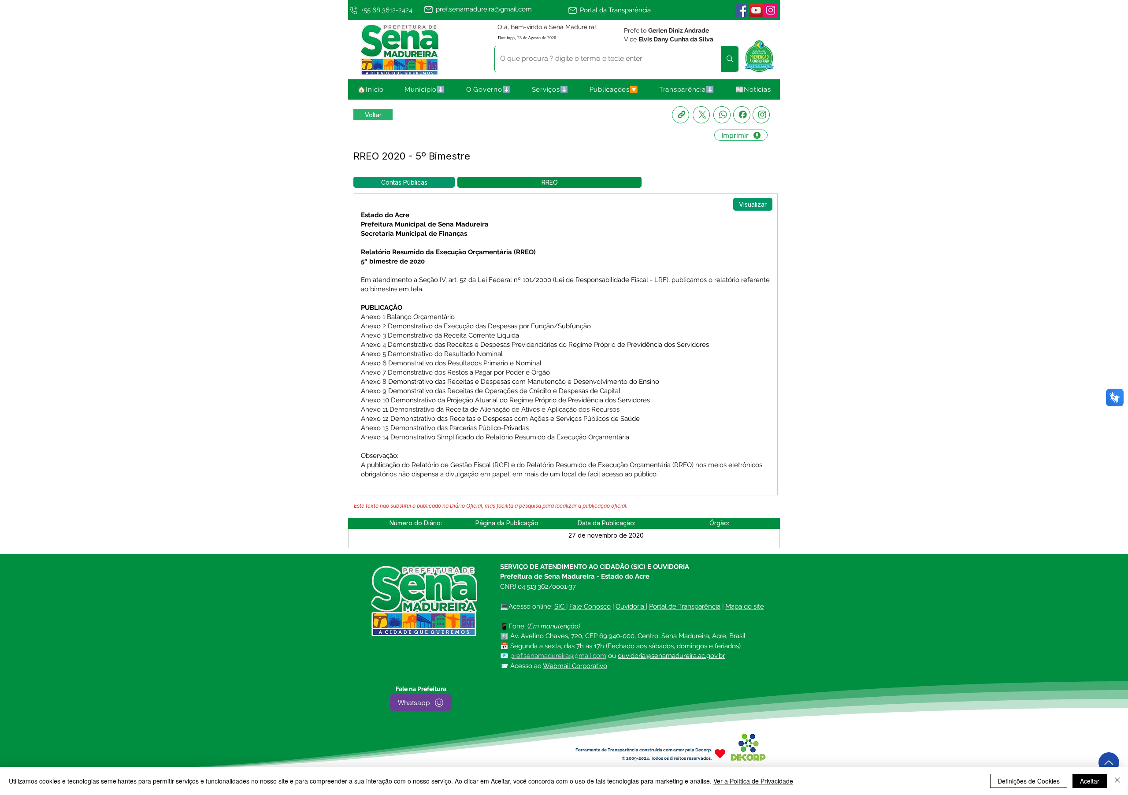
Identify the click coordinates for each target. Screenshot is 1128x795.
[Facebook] (741, 114)
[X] (701, 114)
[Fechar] (1117, 781)
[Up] (1108, 762)
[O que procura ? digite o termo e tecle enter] (729, 59)
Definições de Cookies (1029, 780)
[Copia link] (680, 114)
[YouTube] (756, 10)
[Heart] (720, 753)
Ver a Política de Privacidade (753, 780)
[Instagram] (761, 114)
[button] (425, 89)
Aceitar (1089, 780)
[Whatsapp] (722, 114)
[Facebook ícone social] (741, 10)
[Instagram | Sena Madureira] (770, 10)
